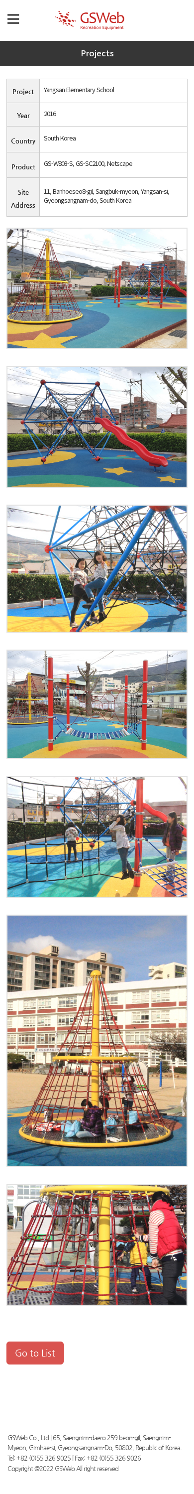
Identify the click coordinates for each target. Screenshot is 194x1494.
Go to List (35, 1353)
